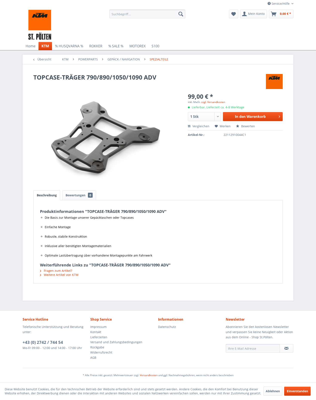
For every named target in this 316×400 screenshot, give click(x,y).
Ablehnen (273, 391)
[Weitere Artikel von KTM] (274, 81)
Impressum (98, 327)
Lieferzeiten (98, 337)
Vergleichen (200, 126)
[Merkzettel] (233, 14)
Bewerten (247, 126)
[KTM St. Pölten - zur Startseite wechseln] (40, 25)
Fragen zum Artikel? (57, 271)
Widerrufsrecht (101, 352)
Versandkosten (149, 375)
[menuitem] (147, 14)
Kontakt (95, 332)
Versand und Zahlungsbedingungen (116, 342)
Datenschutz (167, 327)
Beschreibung (47, 195)
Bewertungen (78, 195)
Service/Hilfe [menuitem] (280, 4)
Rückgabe (97, 347)
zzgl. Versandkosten (213, 102)
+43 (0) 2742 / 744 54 (43, 342)
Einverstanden (297, 391)
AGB (93, 357)
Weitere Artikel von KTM (60, 275)
